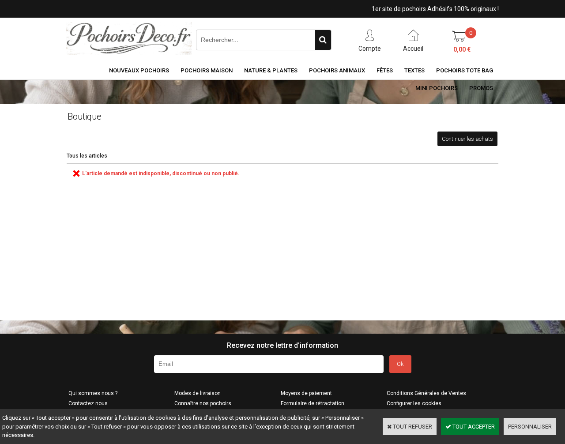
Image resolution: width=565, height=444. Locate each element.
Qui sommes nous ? (92, 393)
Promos (481, 88)
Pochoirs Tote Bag (464, 70)
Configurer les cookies (414, 403)
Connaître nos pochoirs (202, 403)
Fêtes (385, 70)
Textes (414, 70)
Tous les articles (87, 156)
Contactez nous (88, 403)
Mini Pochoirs (436, 88)
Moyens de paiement (306, 393)
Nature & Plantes (271, 70)
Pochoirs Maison (207, 70)
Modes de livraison (197, 393)
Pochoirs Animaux (337, 70)
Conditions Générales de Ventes (426, 393)
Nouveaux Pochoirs (139, 70)
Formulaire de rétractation (312, 403)
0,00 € (462, 49)
